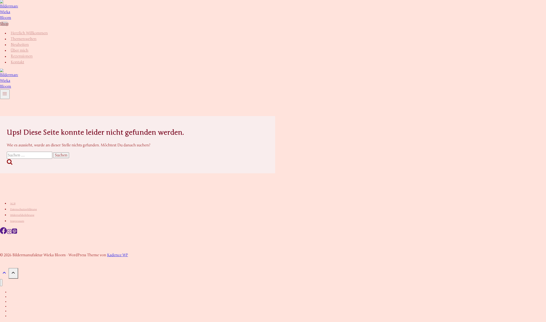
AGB (12, 203)
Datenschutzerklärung (23, 209)
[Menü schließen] (1, 282)
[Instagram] (9, 233)
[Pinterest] (14, 233)
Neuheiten (20, 44)
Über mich (19, 50)
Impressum (17, 221)
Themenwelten (23, 39)
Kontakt (17, 62)
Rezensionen (22, 56)
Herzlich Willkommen (29, 33)
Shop (4, 24)
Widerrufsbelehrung (22, 215)
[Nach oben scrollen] (4, 274)
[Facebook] (3, 233)
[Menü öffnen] (5, 94)
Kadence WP (117, 255)
